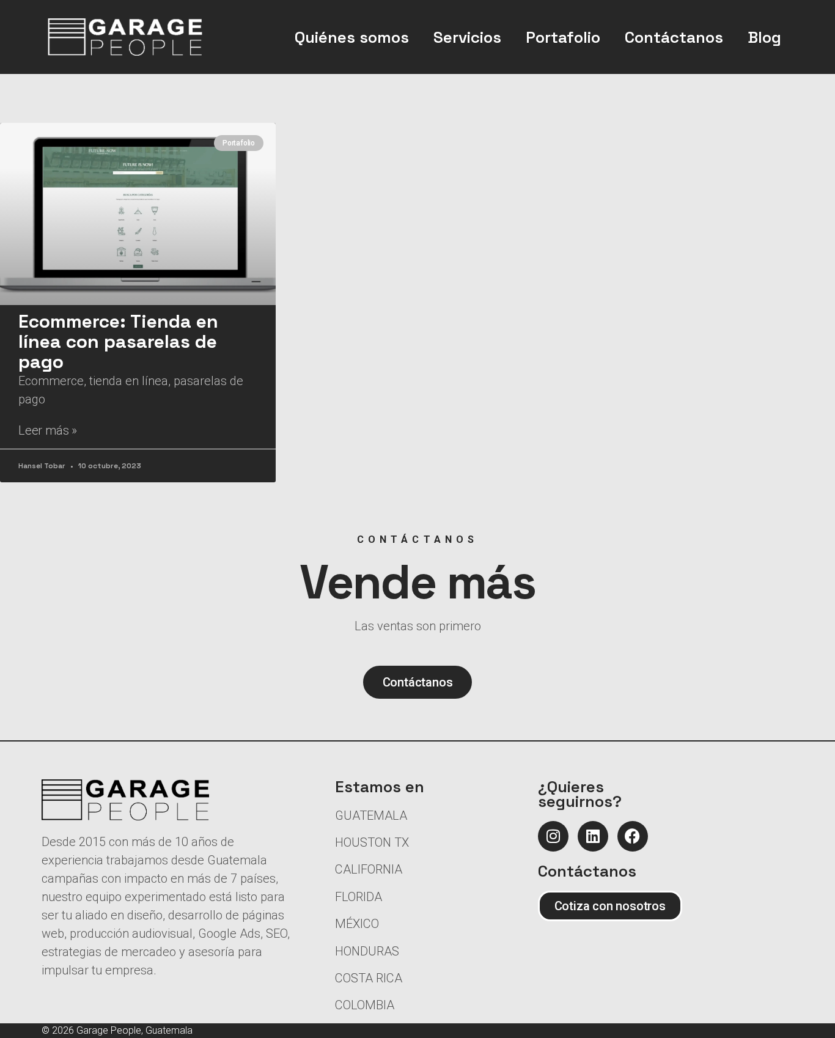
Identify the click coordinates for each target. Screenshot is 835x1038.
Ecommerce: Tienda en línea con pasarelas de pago (118, 341)
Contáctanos (674, 37)
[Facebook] (632, 836)
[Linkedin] (593, 836)
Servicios (467, 37)
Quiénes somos (352, 37)
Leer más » (47, 430)
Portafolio (563, 37)
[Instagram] (553, 836)
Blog (764, 37)
